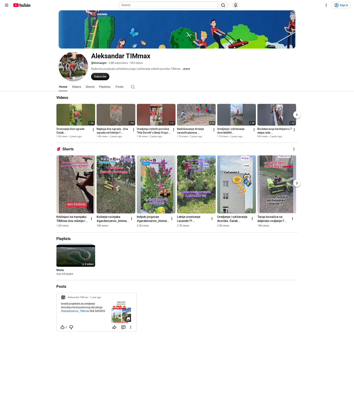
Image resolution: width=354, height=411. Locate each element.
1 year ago (95, 297)
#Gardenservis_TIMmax (75, 311)
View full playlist (64, 274)
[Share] (114, 327)
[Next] (297, 114)
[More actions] (93, 129)
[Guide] (6, 5)
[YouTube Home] (21, 5)
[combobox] (169, 5)
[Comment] (123, 327)
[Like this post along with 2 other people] (62, 327)
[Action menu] (130, 327)
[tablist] (177, 86)
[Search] (223, 5)
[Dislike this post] (71, 327)
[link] (96, 313)
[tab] (63, 86)
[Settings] (326, 5)
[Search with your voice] (235, 5)
